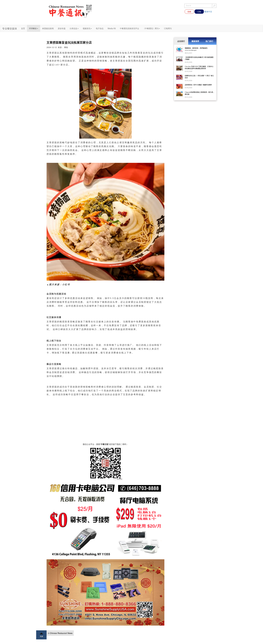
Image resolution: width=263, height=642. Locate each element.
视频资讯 (86, 28)
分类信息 (73, 28)
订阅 (199, 11)
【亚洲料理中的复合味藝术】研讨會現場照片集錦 (199, 58)
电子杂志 (100, 28)
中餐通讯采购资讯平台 (129, 28)
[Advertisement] (105, 423)
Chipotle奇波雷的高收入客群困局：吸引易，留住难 (200, 93)
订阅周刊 (168, 28)
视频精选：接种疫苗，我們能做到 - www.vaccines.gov (196, 49)
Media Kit (112, 28)
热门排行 (209, 41)
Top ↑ (41, 634)
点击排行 (181, 41)
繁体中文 (208, 11)
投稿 (189, 11)
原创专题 (61, 28)
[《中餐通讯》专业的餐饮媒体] (71, 11)
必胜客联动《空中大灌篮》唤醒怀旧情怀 (198, 85)
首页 (23, 28)
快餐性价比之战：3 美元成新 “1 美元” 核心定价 (199, 76)
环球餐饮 (33, 28)
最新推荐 (195, 41)
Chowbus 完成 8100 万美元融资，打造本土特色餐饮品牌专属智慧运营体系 (199, 67)
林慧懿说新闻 (48, 28)
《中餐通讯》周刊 (150, 28)
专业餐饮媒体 (9, 28)
